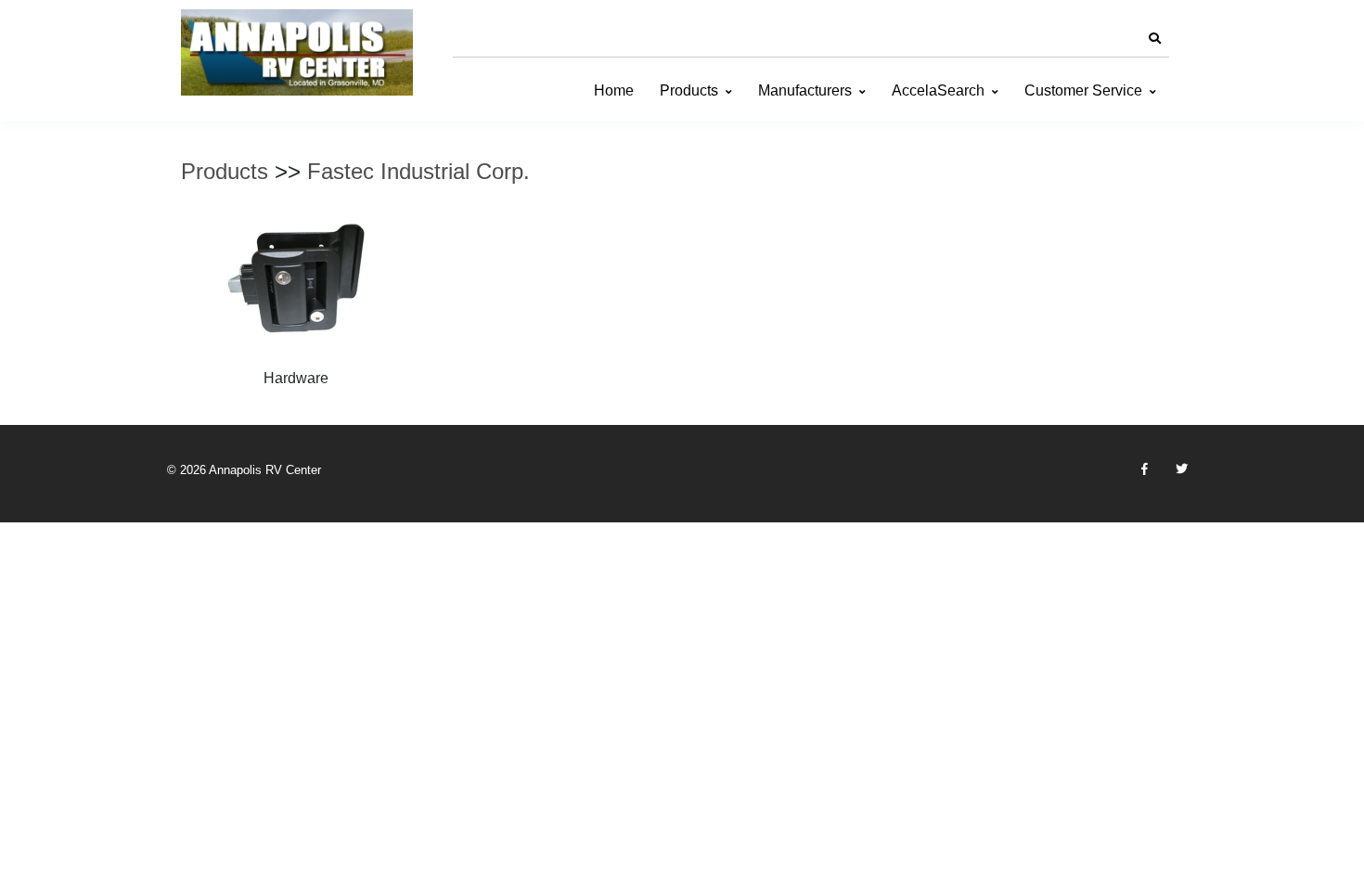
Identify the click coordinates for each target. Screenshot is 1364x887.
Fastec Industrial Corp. (418, 171)
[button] (1154, 39)
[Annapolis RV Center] (297, 52)
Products (689, 90)
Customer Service (1083, 90)
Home (614, 90)
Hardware (296, 378)
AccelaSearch (938, 90)
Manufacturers (805, 90)
